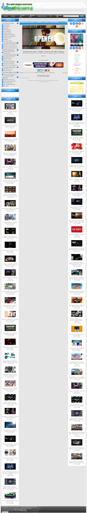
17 (82, 88)
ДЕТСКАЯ (5, 86)
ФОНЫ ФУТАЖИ (7, 37)
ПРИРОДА (5, 39)
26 (72, 91)
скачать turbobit (43, 60)
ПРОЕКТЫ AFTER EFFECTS (10, 44)
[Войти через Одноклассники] (77, 26)
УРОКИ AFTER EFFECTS (9, 74)
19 (72, 90)
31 (82, 91)
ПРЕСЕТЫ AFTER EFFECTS (10, 46)
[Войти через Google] (82, 23)
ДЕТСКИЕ (5, 28)
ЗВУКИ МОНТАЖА (7, 82)
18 (70, 90)
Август (28, 19)
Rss (51, 16)
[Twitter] (41, 70)
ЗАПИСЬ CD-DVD (7, 60)
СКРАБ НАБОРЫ (7, 70)
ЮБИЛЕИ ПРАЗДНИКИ (9, 34)
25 (31, 19)
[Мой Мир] (46, 70)
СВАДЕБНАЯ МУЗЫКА (8, 79)
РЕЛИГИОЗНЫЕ (7, 33)
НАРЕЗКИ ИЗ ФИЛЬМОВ (9, 36)
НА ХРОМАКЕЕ (7, 31)
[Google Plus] (48, 70)
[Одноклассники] (43, 70)
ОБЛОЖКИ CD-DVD (8, 69)
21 (76, 90)
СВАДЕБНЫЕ (6, 25)
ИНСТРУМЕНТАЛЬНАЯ (9, 84)
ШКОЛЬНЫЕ (6, 26)
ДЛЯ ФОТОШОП (7, 58)
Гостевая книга (21, 16)
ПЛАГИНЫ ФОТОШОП (8, 63)
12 (72, 88)
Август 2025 (77, 81)
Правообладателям (42, 16)
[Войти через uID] (71, 23)
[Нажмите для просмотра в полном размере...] (43, 48)
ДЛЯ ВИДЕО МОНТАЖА (9, 56)
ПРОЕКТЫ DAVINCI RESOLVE (10, 48)
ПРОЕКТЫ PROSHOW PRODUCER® (8, 52)
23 (80, 90)
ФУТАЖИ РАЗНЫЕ (7, 41)
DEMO (43, 56)
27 (74, 91)
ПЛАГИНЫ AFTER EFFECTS (10, 65)
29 (78, 91)
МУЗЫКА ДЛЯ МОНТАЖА (9, 81)
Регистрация (42, 81)
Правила (13, 16)
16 (80, 88)
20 (74, 90)
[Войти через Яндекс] (79, 23)
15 (78, 88)
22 (78, 90)
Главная (6, 16)
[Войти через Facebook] (76, 23)
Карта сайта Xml (59, 16)
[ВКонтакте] (39, 70)
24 (82, 90)
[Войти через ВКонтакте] (74, 23)
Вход (46, 81)
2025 (25, 19)
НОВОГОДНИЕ (7, 29)
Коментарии (10, 114)
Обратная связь (31, 16)
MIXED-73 (47, 72)
